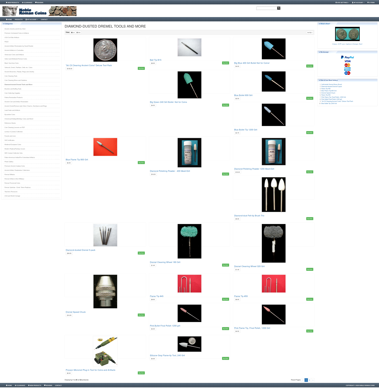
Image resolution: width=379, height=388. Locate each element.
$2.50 (237, 98)
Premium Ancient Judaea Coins (15, 166)
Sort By (309, 32)
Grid (79, 32)
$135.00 (69, 69)
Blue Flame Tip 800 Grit (77, 159)
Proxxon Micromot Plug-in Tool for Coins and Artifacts (90, 369)
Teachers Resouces (11, 191)
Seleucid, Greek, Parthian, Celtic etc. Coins (18, 67)
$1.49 (153, 265)
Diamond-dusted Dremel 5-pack (80, 249)
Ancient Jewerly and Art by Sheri (15, 29)
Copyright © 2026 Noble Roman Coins (360, 385)
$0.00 (69, 373)
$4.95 (153, 359)
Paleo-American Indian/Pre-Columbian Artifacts (20, 157)
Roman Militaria (10, 174)
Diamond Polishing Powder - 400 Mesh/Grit (170, 170)
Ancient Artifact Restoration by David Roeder (19, 46)
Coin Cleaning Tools (11, 76)
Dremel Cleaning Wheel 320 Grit (249, 266)
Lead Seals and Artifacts (12, 110)
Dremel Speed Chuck (76, 311)
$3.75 (237, 133)
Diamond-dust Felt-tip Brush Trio (249, 215)
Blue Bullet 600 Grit (243, 95)
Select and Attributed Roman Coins (16, 59)
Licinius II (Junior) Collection (14, 131)
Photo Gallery (9, 161)
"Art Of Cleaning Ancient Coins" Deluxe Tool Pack (89, 65)
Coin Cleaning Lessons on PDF (15, 127)
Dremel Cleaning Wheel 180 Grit (165, 262)
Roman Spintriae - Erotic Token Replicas (18, 187)
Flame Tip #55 (241, 296)
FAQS (6, 42)
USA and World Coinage (12, 196)
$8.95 (153, 63)
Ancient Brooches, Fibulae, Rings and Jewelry (19, 72)
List (73, 32)
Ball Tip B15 (155, 59)
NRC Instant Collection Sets (14, 153)
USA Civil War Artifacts (12, 37)
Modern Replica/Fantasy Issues (15, 149)
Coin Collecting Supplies (12, 93)
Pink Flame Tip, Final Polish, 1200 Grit (252, 327)
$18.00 (153, 174)
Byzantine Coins (10, 114)
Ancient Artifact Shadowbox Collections (17, 170)
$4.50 (69, 163)
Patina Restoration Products (14, 97)
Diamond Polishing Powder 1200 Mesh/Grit (254, 168)
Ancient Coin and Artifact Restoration (16, 101)
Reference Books (10, 123)
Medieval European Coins (13, 144)
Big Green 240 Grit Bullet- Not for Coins (168, 101)
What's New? (325, 23)
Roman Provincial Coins (12, 183)
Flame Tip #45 (156, 296)
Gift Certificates (10, 140)
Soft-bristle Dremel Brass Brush (331, 84)
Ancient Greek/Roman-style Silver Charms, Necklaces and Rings (26, 106)
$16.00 (69, 315)
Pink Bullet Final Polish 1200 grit (165, 325)
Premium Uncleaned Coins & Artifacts (17, 33)
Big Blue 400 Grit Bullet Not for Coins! (252, 62)
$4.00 (237, 66)
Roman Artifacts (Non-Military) (14, 179)
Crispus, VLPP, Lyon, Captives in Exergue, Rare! (347, 44)
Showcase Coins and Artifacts (14, 54)
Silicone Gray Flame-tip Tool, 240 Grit (167, 355)
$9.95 (237, 219)
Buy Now (141, 68)
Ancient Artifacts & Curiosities (14, 50)
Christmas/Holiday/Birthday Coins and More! (19, 119)
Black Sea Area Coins (12, 63)
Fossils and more (10, 136)
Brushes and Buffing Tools (13, 89)
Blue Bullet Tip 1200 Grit (245, 129)
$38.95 (69, 253)
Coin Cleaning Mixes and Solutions (16, 80)
